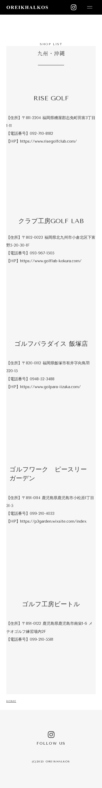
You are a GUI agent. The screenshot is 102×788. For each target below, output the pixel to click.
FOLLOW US (51, 743)
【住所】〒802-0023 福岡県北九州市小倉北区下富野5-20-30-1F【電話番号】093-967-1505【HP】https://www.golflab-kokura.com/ (50, 249)
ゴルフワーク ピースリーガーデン (48, 474)
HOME (11, 701)
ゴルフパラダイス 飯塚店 (51, 343)
